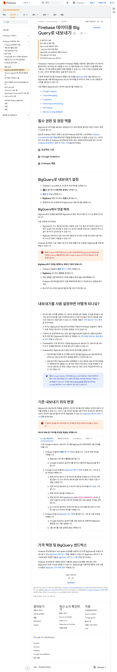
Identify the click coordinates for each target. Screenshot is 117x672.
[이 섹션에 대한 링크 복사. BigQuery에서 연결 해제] (71, 209)
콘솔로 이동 (102, 3)
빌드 (33, 15)
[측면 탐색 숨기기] (27, 668)
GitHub (36, 625)
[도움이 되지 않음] (102, 21)
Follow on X (63, 621)
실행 (44, 15)
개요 (4, 15)
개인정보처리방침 (45, 667)
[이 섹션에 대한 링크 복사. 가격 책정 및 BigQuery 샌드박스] (89, 545)
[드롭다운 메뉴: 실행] (48, 14)
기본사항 (13, 15)
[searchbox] (15, 22)
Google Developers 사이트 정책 (97, 590)
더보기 (26, 3)
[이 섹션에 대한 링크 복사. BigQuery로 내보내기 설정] (81, 180)
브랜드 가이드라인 (91, 625)
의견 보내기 (97, 28)
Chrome (36, 647)
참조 (54, 15)
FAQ (86, 629)
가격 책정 (53, 568)
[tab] (47, 438)
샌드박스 (57, 554)
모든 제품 (36, 658)
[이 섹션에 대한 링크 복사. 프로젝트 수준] (56, 150)
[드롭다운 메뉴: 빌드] (38, 14)
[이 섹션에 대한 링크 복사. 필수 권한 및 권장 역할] (73, 121)
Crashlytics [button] (77, 439)
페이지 (62, 269)
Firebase (41, 21)
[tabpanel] (70, 486)
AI (24, 15)
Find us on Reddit (65, 617)
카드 (65, 514)
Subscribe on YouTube (67, 624)
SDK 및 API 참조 (38, 614)
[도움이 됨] (98, 21)
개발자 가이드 (38, 610)
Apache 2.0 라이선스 (51, 590)
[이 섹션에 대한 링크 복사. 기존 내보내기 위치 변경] (76, 402)
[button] (13, 35)
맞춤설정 (53, 112)
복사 (91, 486)
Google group (90, 618)
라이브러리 (37, 621)
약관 (34, 667)
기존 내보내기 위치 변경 (92, 320)
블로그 (92, 3)
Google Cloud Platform (41, 654)
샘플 (62, 15)
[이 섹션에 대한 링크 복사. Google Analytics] (62, 156)
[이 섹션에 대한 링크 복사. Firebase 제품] (57, 163)
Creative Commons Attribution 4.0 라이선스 (77, 588)
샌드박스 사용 (68, 557)
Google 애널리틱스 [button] (47, 439)
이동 (98, 486)
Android (36, 643)
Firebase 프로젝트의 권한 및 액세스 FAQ (54, 143)
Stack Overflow (90, 614)
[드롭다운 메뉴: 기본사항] (18, 14)
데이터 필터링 (79, 382)
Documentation (11, 9)
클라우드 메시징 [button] (63, 439)
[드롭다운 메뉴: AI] (27, 14)
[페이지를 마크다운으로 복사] (82, 33)
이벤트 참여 (63, 628)
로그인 (112, 3)
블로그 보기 (63, 613)
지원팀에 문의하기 (91, 610)
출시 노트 (88, 621)
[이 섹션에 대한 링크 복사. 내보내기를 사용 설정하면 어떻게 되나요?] (40, 308)
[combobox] (52, 3)
